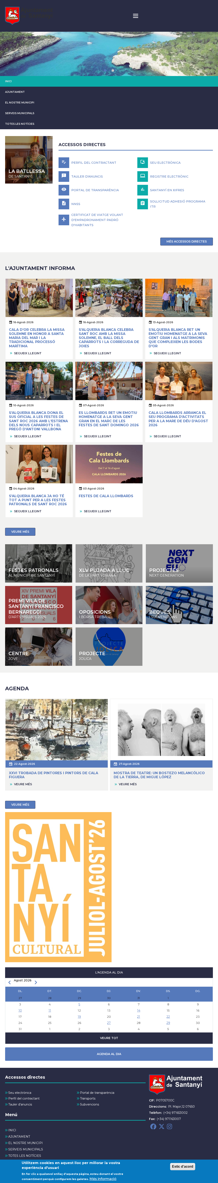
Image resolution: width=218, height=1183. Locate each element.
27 (109, 1023)
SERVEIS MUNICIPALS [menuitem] (25, 1149)
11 (50, 1010)
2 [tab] (113, 70)
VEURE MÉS (20, 532)
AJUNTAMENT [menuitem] (19, 1136)
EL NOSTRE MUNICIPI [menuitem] (25, 1142)
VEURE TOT (109, 1038)
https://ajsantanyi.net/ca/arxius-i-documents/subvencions (179, 605)
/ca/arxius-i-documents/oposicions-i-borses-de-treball (109, 605)
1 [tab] (105, 70)
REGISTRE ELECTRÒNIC (169, 176)
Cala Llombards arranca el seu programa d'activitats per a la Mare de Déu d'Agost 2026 (178, 419)
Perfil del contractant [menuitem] (24, 1098)
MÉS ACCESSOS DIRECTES (186, 241)
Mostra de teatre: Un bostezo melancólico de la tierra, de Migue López (159, 775)
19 (79, 1017)
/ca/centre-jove (109, 563)
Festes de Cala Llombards (106, 496)
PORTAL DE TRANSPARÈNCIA (95, 190)
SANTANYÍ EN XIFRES (167, 190)
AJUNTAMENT (15, 91)
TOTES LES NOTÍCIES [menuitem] (24, 1155)
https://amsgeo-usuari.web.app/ (109, 646)
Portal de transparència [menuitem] (97, 1092)
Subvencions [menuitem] (89, 1104)
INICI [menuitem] (12, 1130)
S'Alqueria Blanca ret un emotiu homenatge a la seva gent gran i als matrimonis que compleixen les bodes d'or (178, 338)
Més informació (102, 1179)
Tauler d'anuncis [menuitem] (20, 1104)
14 (138, 1010)
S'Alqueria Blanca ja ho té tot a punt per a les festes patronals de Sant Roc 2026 (38, 500)
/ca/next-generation (179, 563)
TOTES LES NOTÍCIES (19, 123)
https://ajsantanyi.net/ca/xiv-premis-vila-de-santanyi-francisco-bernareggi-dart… (38, 605)
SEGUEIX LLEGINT (28, 353)
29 (168, 1023)
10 (20, 1010)
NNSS (75, 204)
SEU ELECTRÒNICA (165, 163)
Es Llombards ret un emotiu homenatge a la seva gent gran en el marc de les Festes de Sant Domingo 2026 (109, 419)
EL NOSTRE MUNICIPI (19, 102)
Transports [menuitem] (87, 1098)
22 (168, 1017)
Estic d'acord (182, 1166)
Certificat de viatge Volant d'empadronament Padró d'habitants (97, 220)
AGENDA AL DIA (109, 1054)
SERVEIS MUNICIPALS (19, 113)
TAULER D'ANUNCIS (87, 176)
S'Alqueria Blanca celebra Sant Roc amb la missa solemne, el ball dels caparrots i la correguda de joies (109, 338)
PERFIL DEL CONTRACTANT (93, 163)
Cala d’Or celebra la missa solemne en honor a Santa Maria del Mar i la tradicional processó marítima (37, 338)
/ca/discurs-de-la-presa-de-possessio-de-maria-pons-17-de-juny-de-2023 (29, 160)
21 (138, 1017)
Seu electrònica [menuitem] (19, 1092)
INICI (8, 81)
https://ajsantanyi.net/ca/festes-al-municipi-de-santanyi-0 (38, 563)
